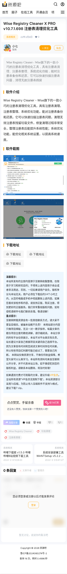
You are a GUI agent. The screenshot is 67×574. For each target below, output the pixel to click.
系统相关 (10, 37)
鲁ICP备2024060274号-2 (33, 553)
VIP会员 (54, 374)
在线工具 (27, 12)
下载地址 (15, 254)
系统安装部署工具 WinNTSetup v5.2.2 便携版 (50, 456)
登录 (33, 505)
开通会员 (42, 12)
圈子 (14, 12)
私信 (58, 48)
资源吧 (43, 548)
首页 (5, 12)
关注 (46, 48)
